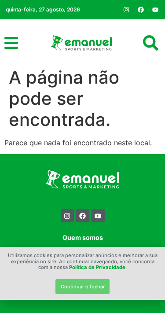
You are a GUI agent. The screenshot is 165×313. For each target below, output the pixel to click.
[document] (82, 156)
